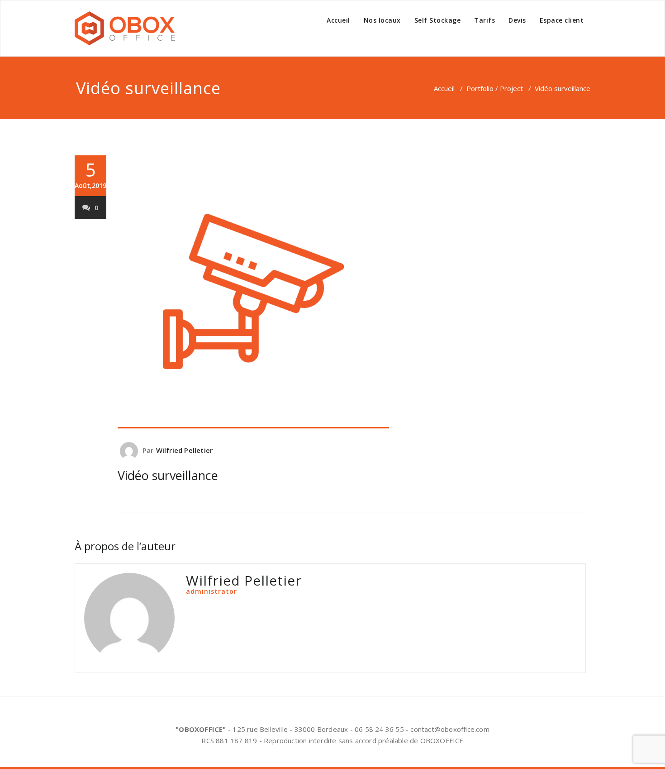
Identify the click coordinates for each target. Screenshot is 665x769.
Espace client (562, 20)
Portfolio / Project (494, 88)
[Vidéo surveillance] (352, 291)
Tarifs (484, 20)
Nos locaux (382, 20)
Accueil (338, 20)
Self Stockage (437, 20)
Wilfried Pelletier (184, 450)
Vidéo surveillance (168, 475)
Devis (517, 20)
